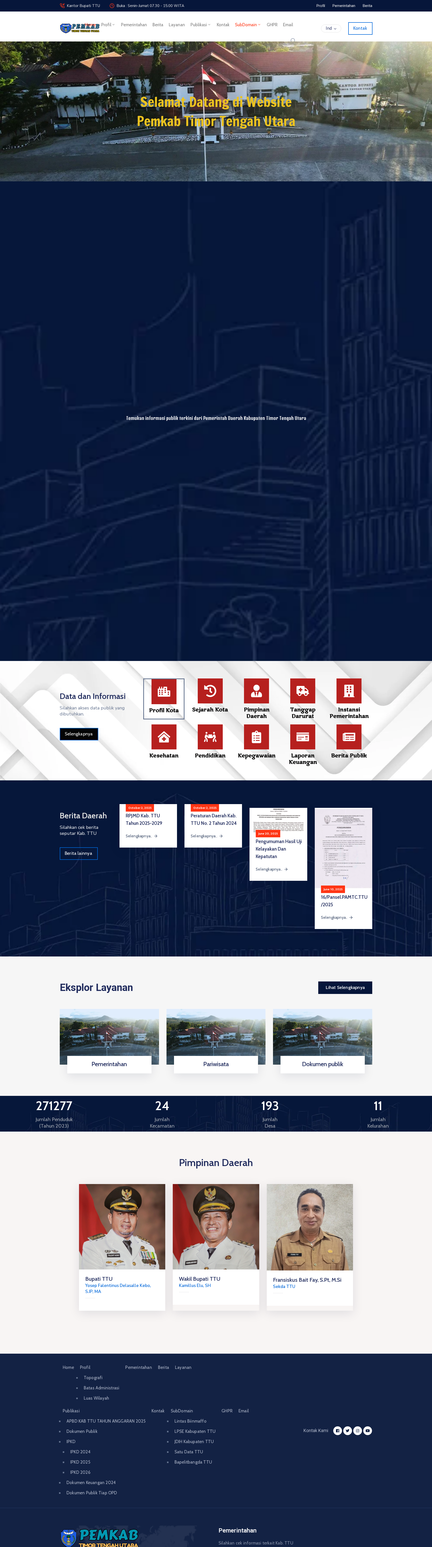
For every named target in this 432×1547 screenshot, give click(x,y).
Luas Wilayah (96, 1398)
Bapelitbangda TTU (193, 1462)
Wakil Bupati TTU (199, 1278)
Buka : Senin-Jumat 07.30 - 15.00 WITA (150, 5)
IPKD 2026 (80, 1472)
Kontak (223, 24)
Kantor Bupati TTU (83, 5)
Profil (106, 24)
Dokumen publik (322, 1064)
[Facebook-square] (337, 1430)
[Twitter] (347, 1430)
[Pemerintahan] (109, 1036)
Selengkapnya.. (139, 836)
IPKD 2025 (80, 1462)
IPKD (71, 1441)
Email (288, 24)
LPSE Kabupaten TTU (195, 1431)
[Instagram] (357, 1430)
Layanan (177, 24)
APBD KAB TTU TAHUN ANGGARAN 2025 (106, 1421)
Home (90, 24)
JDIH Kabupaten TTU (194, 1441)
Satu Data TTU (188, 1451)
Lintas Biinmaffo (190, 1421)
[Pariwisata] (216, 1036)
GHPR (272, 24)
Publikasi (198, 24)
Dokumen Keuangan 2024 (91, 1482)
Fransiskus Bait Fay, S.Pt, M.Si (307, 1279)
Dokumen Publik (82, 1431)
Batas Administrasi (102, 1387)
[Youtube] (367, 1430)
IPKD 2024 (80, 1451)
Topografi (93, 1377)
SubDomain (246, 24)
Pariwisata (216, 1064)
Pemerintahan (134, 24)
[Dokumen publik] (322, 1036)
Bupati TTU (99, 1278)
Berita (157, 24)
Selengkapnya (108, 1071)
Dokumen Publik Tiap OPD (91, 1492)
